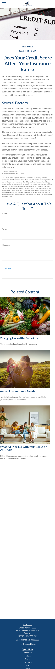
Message (6, 244)
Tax (27, 665)
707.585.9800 (30, 627)
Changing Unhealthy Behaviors (19, 338)
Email (4, 229)
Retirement (27, 652)
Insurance (28, 662)
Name (4, 213)
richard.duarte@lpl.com (27, 644)
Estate (27, 659)
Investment (27, 656)
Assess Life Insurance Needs (17, 391)
